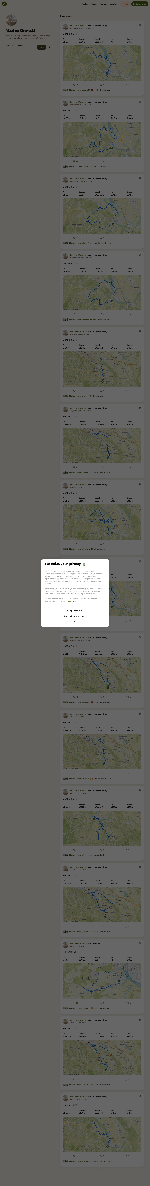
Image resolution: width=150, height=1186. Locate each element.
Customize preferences (75, 616)
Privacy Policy (71, 601)
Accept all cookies (75, 610)
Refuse (75, 622)
